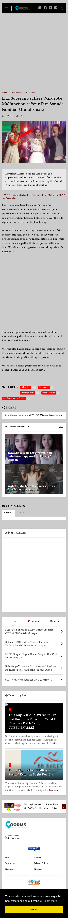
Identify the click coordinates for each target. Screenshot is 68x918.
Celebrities (30, 92)
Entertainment (16, 92)
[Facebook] (45, 8)
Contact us (10, 863)
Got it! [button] (34, 909)
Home (4, 92)
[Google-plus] (55, 8)
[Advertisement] (34, 52)
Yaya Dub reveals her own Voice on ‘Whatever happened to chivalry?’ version (30, 456)
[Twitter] (50, 8)
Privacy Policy (41, 863)
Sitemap (38, 869)
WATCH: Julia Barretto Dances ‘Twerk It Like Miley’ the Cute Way (33, 487)
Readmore (55, 743)
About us (38, 857)
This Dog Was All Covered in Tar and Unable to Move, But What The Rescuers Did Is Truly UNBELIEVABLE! (34, 721)
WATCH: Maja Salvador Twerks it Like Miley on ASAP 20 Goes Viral (33, 196)
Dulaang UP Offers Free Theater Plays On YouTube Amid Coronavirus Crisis (41, 806)
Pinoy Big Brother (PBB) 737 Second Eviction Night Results (31, 772)
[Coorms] (22, 10)
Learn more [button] (50, 901)
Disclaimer (10, 869)
